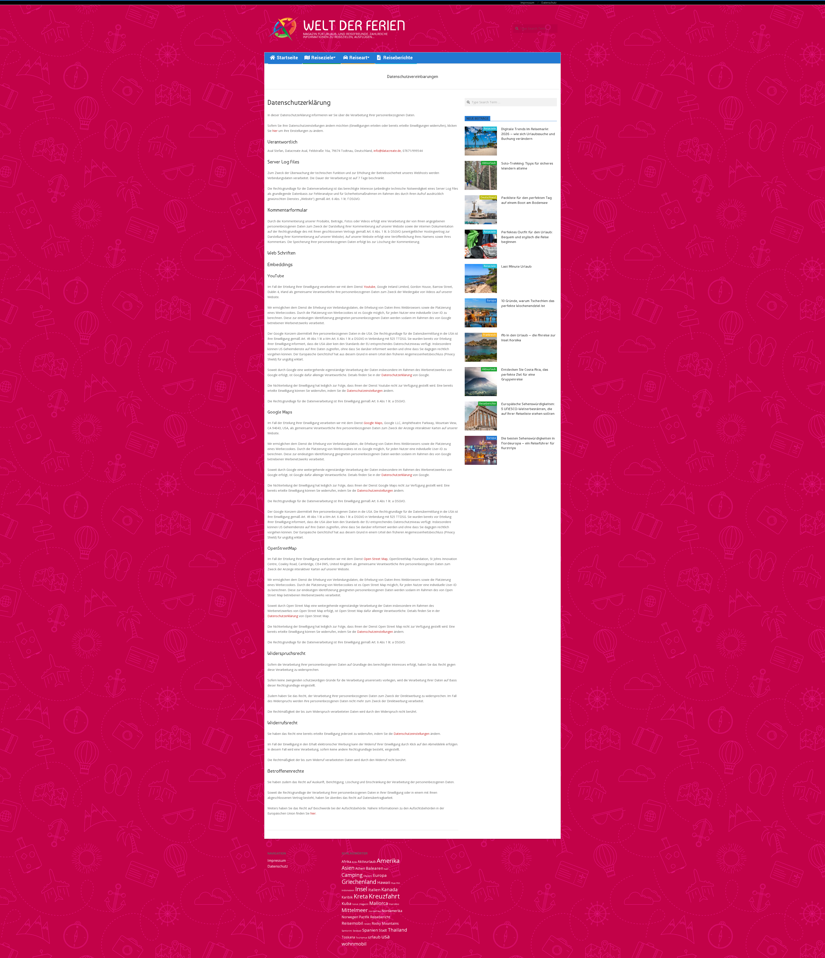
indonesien (348, 890)
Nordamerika (392, 910)
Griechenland (359, 882)
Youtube (369, 287)
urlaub (374, 937)
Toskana (348, 937)
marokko (394, 904)
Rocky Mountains (385, 923)
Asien (348, 867)
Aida (354, 861)
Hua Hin (395, 883)
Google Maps (373, 423)
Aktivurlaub (489, 163)
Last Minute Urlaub (516, 266)
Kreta (361, 896)
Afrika (346, 861)
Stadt (383, 930)
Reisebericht (380, 917)
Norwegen (350, 917)
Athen (360, 868)
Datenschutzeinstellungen (365, 391)
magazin (363, 904)
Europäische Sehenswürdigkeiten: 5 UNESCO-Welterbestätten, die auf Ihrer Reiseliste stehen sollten (528, 409)
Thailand (397, 930)
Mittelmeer (355, 910)
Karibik (347, 897)
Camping (352, 874)
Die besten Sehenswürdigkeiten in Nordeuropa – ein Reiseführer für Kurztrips (528, 443)
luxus (355, 904)
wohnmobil (354, 944)
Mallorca (378, 903)
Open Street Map (376, 559)
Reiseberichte (487, 403)
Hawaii (383, 882)
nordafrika (375, 911)
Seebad (357, 930)
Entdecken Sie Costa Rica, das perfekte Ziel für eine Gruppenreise (524, 374)
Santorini (347, 930)
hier (275, 131)
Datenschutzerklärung (396, 375)
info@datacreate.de (387, 151)
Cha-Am (367, 875)
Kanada (389, 889)
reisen (367, 923)
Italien (374, 889)
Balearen (374, 868)
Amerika (388, 860)
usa (385, 936)
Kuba (346, 903)
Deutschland (488, 197)
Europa (491, 300)
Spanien (370, 930)
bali (386, 868)
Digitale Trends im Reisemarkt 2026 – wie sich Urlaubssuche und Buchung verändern (528, 134)
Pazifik (364, 917)
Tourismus (361, 937)
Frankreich (489, 335)
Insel (361, 889)
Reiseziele (490, 128)
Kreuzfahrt (384, 896)
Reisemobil (352, 923)
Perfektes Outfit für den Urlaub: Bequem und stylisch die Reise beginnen (526, 237)
